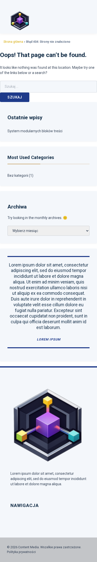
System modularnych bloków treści (34, 131)
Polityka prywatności (21, 552)
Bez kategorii (17, 176)
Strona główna (13, 42)
